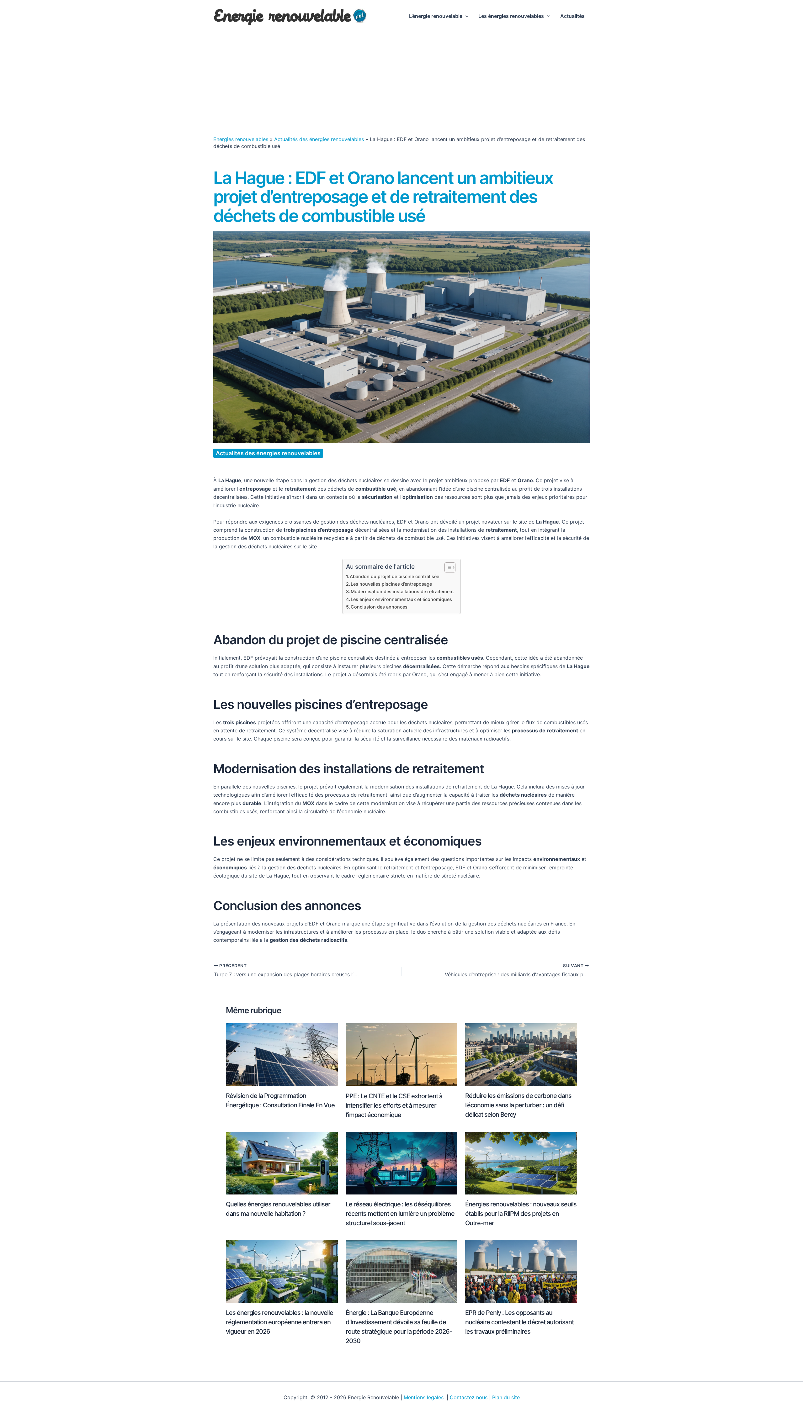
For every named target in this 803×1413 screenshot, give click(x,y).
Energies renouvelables (240, 139)
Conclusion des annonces (379, 606)
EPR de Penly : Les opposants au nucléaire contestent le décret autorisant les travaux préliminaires (519, 1322)
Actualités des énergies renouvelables (319, 139)
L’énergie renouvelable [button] (435, 16)
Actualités (572, 16)
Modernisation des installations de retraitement (402, 591)
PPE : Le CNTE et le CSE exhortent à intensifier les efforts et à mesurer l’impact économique (394, 1105)
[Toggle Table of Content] (447, 567)
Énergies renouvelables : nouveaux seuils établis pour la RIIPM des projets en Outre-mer (521, 1213)
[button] (465, 16)
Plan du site (506, 1397)
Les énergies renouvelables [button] (511, 16)
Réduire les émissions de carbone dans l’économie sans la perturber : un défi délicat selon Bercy (518, 1105)
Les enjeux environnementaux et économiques (401, 599)
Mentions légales (424, 1397)
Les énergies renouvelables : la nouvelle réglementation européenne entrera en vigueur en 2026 (279, 1322)
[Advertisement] (401, 85)
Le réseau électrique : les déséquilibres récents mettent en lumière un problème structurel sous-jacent (400, 1213)
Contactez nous (468, 1397)
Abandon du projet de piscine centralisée (394, 576)
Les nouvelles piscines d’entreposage (391, 584)
